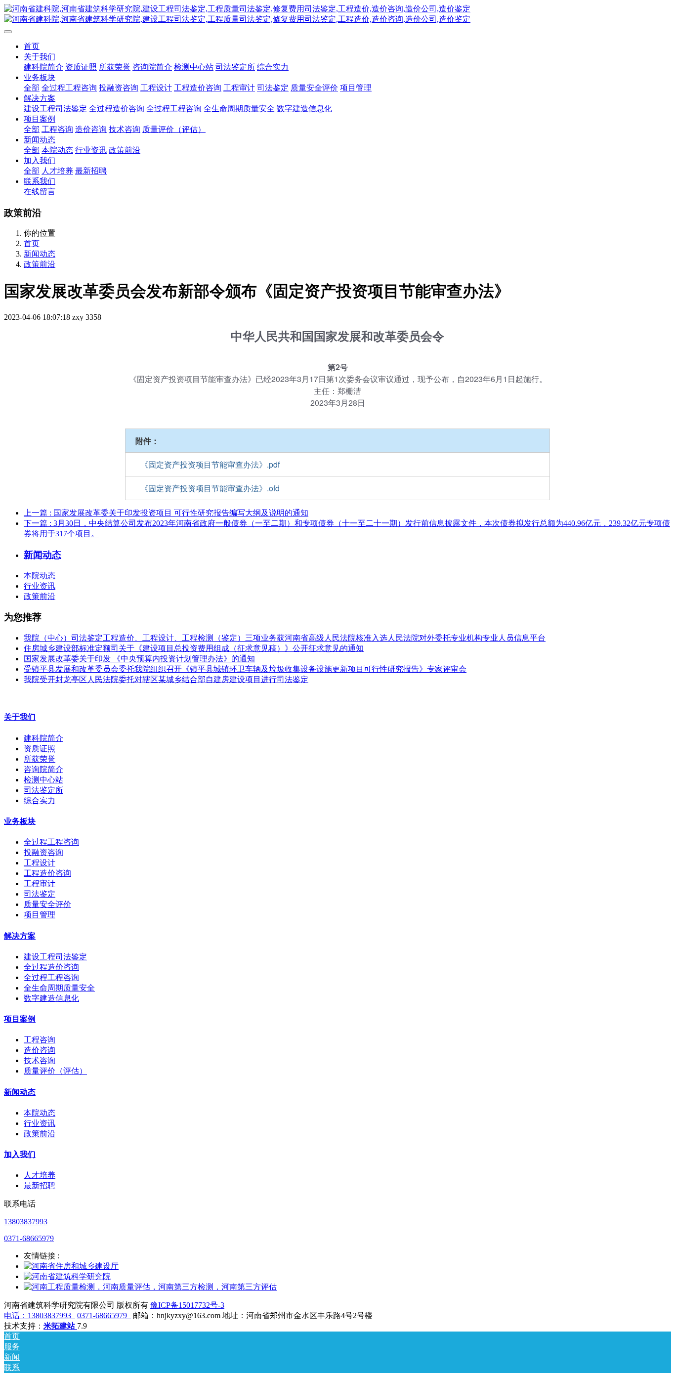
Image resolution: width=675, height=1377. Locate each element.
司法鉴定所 (43, 790)
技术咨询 (39, 1060)
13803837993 (25, 1221)
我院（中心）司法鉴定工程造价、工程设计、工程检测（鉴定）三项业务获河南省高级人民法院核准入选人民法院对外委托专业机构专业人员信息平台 (285, 638)
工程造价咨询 (47, 873)
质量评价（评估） (55, 1071)
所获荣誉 (39, 759)
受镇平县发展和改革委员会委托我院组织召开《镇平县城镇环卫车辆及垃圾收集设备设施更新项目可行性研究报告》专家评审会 (245, 669)
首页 (32, 46)
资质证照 (39, 748)
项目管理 (39, 914)
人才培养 (39, 1175)
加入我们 (20, 1154)
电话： (16, 1315)
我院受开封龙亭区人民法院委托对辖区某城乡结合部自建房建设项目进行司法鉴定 (166, 679)
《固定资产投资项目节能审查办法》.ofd (210, 488)
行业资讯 (39, 586)
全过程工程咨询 (51, 842)
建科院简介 (43, 738)
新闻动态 (39, 254)
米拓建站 (60, 1326)
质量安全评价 (47, 904)
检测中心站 (43, 779)
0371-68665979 (29, 1238)
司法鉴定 (39, 894)
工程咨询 (39, 1039)
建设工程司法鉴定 (55, 956)
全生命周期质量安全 (59, 988)
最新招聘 (39, 1185)
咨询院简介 (43, 769)
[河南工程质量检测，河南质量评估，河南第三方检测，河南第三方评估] (150, 1287)
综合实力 (39, 800)
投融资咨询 (43, 852)
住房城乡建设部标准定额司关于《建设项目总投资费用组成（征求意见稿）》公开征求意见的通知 (194, 648)
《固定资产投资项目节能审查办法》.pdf (210, 464)
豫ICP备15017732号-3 (187, 1305)
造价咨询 (39, 1050)
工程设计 (39, 863)
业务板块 (20, 821)
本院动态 (39, 575)
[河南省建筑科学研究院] (67, 1276)
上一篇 (166, 513)
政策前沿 (39, 264)
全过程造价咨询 (51, 967)
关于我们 (20, 717)
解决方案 (20, 936)
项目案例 (20, 1019)
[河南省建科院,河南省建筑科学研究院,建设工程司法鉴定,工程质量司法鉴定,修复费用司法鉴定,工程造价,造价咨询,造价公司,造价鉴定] (337, 14)
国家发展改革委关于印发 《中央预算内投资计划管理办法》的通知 (139, 658)
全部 (32, 88)
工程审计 (39, 883)
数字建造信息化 (51, 998)
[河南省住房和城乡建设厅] (71, 1266)
